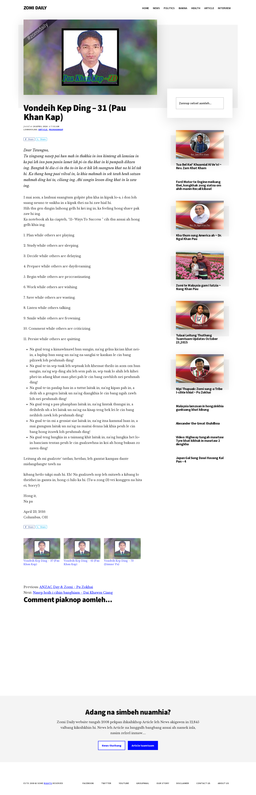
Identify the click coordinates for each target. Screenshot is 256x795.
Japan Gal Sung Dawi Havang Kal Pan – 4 (199, 459)
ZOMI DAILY (35, 8)
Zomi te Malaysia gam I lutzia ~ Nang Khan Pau (198, 287)
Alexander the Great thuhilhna (198, 423)
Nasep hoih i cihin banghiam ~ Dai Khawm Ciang (73, 593)
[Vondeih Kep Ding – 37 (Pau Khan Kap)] (42, 548)
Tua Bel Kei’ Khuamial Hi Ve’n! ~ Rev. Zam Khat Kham (199, 166)
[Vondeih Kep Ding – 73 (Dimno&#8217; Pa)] (122, 548)
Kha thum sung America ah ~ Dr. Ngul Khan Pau (199, 237)
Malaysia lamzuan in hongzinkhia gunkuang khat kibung (199, 408)
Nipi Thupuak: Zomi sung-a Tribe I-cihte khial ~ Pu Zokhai (199, 390)
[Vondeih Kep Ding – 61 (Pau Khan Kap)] (82, 548)
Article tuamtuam (143, 745)
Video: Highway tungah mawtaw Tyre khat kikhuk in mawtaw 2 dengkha (200, 440)
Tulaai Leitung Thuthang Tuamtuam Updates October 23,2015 (197, 338)
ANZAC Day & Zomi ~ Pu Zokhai (66, 587)
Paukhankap (56, 129)
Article (43, 129)
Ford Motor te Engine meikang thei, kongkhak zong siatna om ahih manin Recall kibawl (198, 185)
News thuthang (111, 745)
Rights (48, 783)
